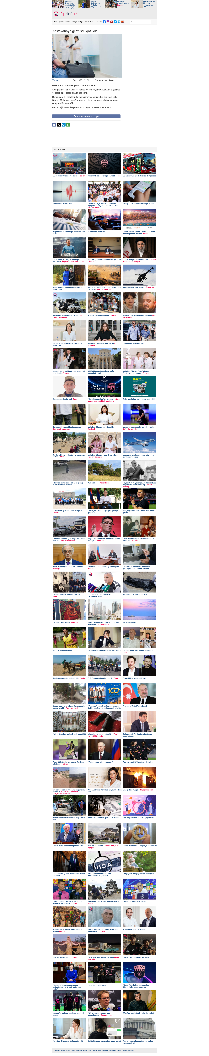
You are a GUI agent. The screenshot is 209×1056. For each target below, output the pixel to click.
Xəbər (54, 22)
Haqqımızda (112, 1050)
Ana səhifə (57, 1050)
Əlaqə (119, 1050)
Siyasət (60, 22)
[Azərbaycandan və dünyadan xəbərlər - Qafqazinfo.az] (65, 14)
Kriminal (68, 22)
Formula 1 (98, 22)
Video (63, 1050)
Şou (91, 22)
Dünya (74, 22)
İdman (87, 22)
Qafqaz (80, 22)
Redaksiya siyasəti (128, 1050)
